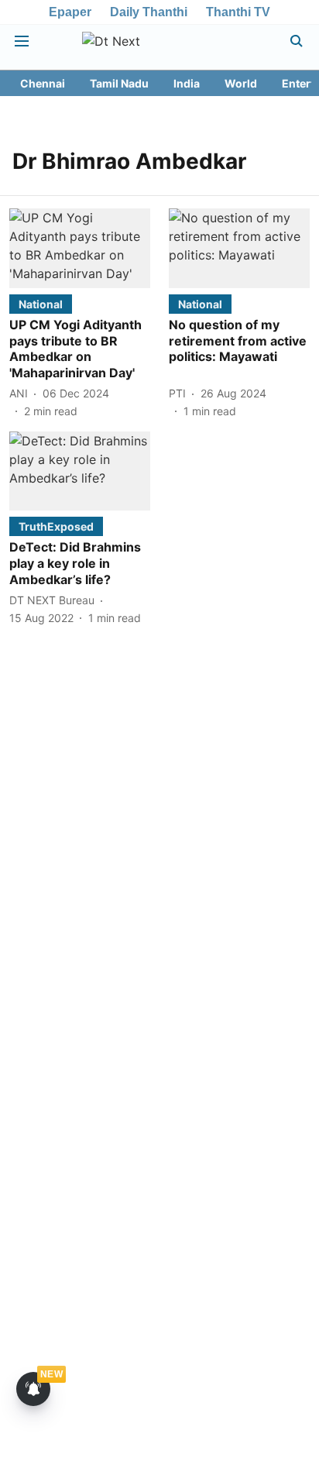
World (241, 83)
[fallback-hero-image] (79, 247)
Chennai (42, 83)
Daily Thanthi (148, 12)
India (186, 83)
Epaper (70, 12)
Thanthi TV (238, 12)
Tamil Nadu (119, 83)
